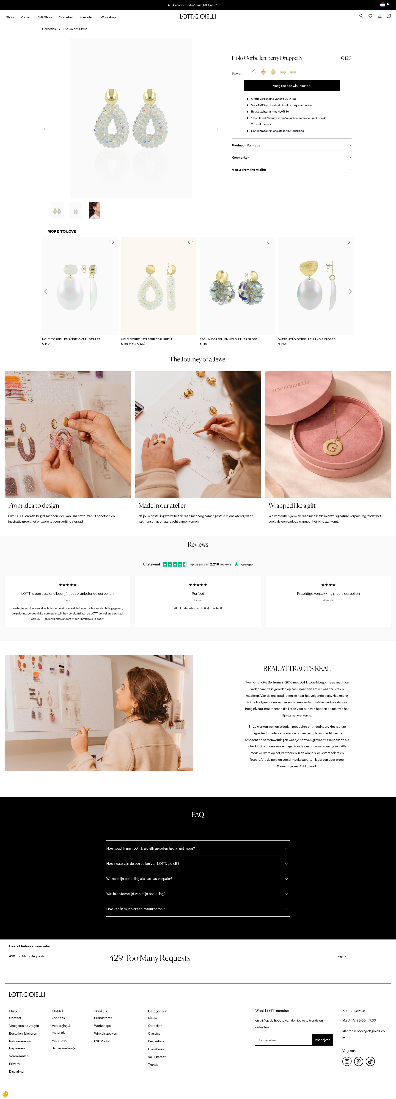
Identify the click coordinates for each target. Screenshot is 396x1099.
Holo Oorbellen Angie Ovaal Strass (71, 339)
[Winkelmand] (389, 16)
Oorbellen (155, 1025)
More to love (61, 232)
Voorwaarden (19, 1055)
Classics (154, 1033)
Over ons (58, 1017)
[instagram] (348, 1062)
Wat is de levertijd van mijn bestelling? (135, 893)
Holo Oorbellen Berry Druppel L (147, 339)
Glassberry (156, 1049)
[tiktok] (371, 1062)
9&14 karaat (157, 1056)
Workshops (102, 1025)
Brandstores (103, 1017)
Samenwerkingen (64, 1048)
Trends (153, 1064)
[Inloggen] (380, 16)
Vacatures (59, 1040)
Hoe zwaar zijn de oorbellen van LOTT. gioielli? (142, 863)
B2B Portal (102, 1041)
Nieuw (152, 1017)
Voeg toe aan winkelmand (291, 85)
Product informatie (246, 145)
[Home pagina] (198, 16)
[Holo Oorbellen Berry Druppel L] (159, 286)
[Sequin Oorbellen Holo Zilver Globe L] (237, 286)
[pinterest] (360, 1062)
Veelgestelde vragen (24, 1025)
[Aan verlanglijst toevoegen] (111, 242)
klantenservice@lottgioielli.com (363, 1034)
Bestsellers (156, 1041)
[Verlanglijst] (371, 16)
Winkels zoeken (105, 1033)
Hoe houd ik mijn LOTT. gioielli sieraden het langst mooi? (150, 848)
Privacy (14, 1063)
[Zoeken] (361, 16)
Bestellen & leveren (23, 1033)
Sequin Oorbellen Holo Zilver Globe (229, 339)
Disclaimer (17, 1071)
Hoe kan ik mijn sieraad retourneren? (135, 908)
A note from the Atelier (249, 169)
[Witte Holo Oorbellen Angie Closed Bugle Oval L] (316, 286)
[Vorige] (45, 128)
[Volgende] (216, 128)
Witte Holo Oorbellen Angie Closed (307, 339)
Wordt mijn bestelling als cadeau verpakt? (139, 878)
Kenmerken (240, 157)
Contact (15, 1017)
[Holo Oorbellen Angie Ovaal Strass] (80, 286)
